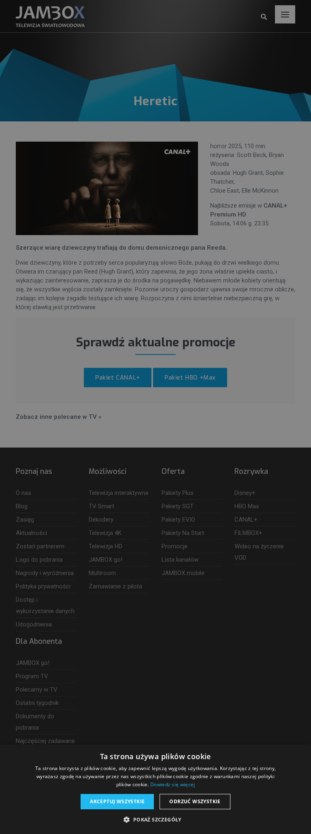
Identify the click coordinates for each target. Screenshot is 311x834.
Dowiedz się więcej (172, 784)
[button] (155, 819)
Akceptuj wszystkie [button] (117, 801)
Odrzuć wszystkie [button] (194, 801)
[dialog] (155, 417)
